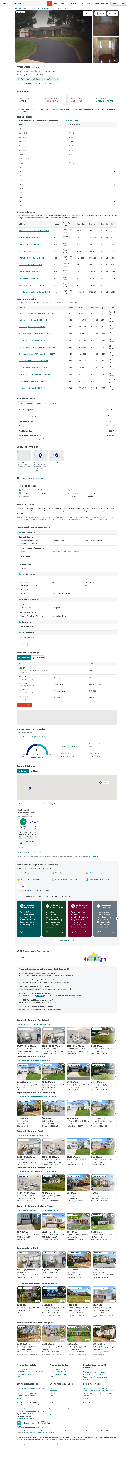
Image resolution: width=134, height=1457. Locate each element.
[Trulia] (19, 1423)
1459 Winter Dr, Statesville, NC (30, 238)
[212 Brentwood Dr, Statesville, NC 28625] (29, 1221)
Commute (66, 897)
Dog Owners (43, 897)
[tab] (24, 657)
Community (29, 897)
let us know (83, 1439)
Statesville (45, 8)
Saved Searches (101, 3)
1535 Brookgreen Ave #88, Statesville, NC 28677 (37, 347)
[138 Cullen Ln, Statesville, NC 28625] (103, 1071)
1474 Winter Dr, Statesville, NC (30, 265)
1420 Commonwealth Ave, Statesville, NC (34, 292)
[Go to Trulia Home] (7, 3)
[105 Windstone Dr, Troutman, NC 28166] (53, 1071)
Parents (55, 897)
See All (22, 887)
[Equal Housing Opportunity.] (40, 1444)
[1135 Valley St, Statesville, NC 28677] (54, 1333)
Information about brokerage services (30, 1414)
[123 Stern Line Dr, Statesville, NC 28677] (78, 1071)
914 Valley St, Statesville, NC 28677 (32, 388)
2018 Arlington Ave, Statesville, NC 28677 (34, 374)
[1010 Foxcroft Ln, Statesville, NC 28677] (53, 1035)
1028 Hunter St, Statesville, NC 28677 (33, 320)
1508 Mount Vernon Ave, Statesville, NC (34, 231)
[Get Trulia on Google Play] (44, 1423)
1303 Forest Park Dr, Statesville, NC (32, 285)
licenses (72, 1408)
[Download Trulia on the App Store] (29, 1423)
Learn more (95, 856)
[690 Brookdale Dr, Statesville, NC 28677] (104, 1333)
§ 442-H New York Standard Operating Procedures (30, 1411)
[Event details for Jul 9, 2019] (114, 670)
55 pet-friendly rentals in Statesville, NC (34, 1024)
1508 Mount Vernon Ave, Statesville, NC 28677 (36, 313)
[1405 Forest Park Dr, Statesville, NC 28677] (29, 1333)
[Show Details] (114, 128)
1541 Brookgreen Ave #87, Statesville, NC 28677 (37, 354)
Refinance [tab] (56, 404)
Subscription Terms (86, 1430)
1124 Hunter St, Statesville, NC (30, 278)
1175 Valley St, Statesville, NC (29, 251)
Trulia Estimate (26, 120)
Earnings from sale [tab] (26, 404)
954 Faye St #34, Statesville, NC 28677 (33, 340)
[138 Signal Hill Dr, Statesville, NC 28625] (78, 1035)
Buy (55, 3)
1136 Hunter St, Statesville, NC (30, 272)
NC (38, 8)
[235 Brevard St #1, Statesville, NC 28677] (29, 1108)
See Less (23, 645)
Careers (52, 1430)
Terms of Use (76, 1430)
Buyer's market (37, 757)
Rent (62, 3)
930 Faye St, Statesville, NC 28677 (32, 327)
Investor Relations (67, 1430)
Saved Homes (84, 3)
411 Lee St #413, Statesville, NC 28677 (33, 361)
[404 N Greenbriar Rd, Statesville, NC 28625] (79, 1294)
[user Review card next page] (117, 918)
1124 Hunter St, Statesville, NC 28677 (33, 381)
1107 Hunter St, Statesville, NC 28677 (33, 368)
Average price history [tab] (38, 737)
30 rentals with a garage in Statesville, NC (35, 1060)
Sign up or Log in (119, 3)
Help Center (58, 1444)
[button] (49, 3)
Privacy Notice (101, 1430)
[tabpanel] (67, 424)
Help (94, 1430)
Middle (43, 804)
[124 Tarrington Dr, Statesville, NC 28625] (29, 1294)
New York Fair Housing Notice (25, 1413)
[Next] (115, 1040)
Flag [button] (35, 932)
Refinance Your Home (49, 79)
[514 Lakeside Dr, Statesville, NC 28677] (79, 1333)
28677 (53, 8)
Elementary (32, 804)
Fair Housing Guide (44, 1430)
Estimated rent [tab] (43, 404)
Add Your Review (67, 941)
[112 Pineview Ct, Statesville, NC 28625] (103, 1221)
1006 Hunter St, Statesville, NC (30, 244)
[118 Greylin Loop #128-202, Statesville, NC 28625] (53, 1108)
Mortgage (72, 3)
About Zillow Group (32, 1430)
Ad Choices (109, 1430)
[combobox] (32, 3)
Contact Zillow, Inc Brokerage (26, 1418)
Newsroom (58, 1430)
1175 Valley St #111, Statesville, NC (31, 258)
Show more (23, 705)
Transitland (43, 1402)
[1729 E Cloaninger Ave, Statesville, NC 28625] (104, 1294)
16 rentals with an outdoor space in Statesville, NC (38, 1210)
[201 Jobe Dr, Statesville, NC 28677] (29, 1071)
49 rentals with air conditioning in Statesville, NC (37, 1097)
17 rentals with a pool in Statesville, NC (33, 1135)
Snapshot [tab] (22, 737)
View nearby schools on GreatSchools (34, 852)
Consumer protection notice (48, 1414)
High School (54, 804)
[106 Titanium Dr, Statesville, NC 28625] (103, 1035)
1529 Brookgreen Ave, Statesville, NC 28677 (35, 334)
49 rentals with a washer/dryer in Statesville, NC (37, 1171)
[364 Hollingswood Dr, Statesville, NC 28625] (53, 1221)
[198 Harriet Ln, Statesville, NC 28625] (78, 1221)
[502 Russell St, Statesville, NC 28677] (29, 1035)
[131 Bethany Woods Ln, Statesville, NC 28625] (54, 1294)
